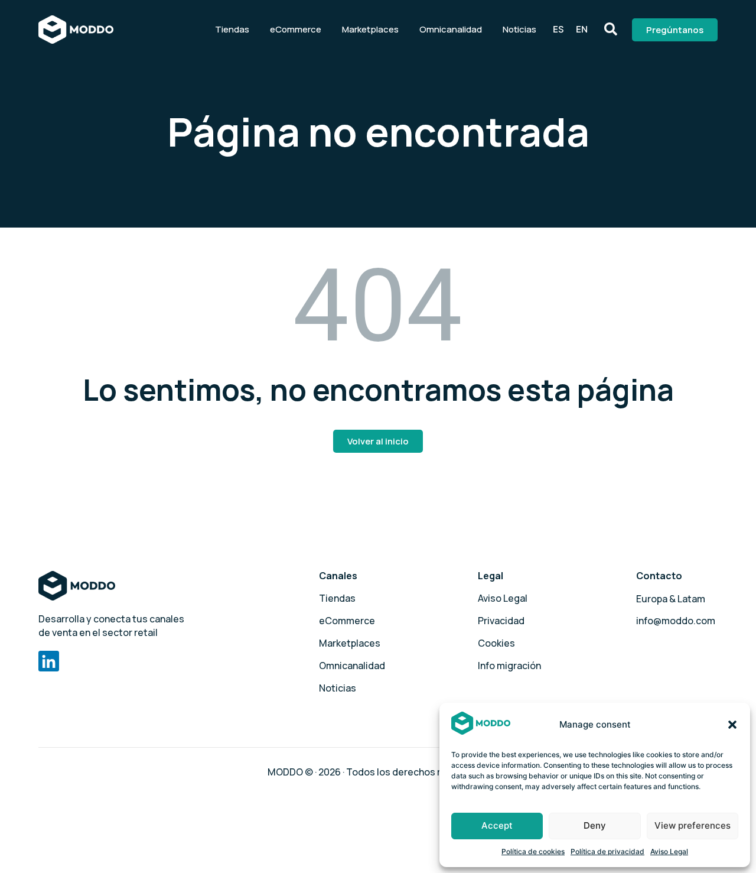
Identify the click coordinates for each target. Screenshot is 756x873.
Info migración (509, 665)
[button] (732, 725)
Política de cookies (533, 851)
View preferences (692, 825)
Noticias (519, 29)
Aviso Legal (669, 851)
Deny (595, 825)
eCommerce (295, 29)
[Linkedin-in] (48, 661)
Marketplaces (370, 29)
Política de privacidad (607, 851)
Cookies (496, 643)
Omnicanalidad (450, 29)
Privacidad (501, 621)
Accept (497, 825)
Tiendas (232, 29)
